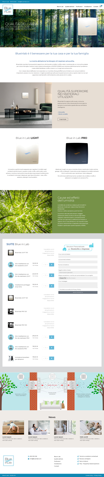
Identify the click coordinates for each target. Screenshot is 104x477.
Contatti (95, 6)
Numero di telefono (63, 264)
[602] (51, 286)
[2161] (51, 358)
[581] (51, 264)
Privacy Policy (77, 289)
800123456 (13, 1)
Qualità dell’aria (69, 6)
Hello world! (84, 437)
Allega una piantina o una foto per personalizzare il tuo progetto (75, 275)
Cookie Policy (89, 475)
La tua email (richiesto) (64, 259)
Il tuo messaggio (62, 281)
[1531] (51, 348)
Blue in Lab (60, 6)
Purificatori (79, 6)
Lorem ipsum (6, 437)
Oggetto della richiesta (64, 270)
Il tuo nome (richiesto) (64, 254)
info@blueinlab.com (23, 1)
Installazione (88, 6)
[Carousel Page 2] (52, 46)
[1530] (51, 337)
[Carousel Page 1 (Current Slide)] (51, 46)
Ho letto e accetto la (70, 289)
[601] (51, 275)
